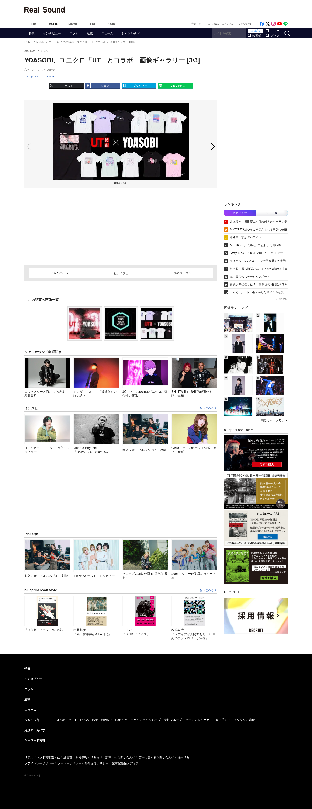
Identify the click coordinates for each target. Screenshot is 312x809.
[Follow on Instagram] (273, 24)
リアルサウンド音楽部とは (42, 757)
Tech (92, 24)
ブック (274, 35)
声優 (252, 720)
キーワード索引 (34, 740)
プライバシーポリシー (39, 763)
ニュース (107, 33)
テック (274, 31)
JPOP (61, 720)
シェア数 (272, 213)
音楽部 (255, 31)
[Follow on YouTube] (279, 24)
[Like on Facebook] (262, 24)
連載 (90, 33)
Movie (73, 24)
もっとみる (206, 408)
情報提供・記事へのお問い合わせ (113, 757)
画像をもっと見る (273, 420)
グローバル (132, 720)
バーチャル (192, 720)
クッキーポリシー (69, 763)
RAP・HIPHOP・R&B (106, 720)
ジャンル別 (129, 33)
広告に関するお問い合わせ (156, 757)
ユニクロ (31, 76)
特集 (32, 33)
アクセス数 (239, 213)
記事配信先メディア (125, 763)
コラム (73, 33)
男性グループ (152, 720)
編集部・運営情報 (75, 757)
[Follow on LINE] (285, 24)
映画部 (256, 35)
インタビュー (52, 33)
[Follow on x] (268, 24)
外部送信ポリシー (96, 763)
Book (110, 24)
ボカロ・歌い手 (214, 720)
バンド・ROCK (78, 720)
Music (53, 24)
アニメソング (237, 720)
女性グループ (173, 720)
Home (34, 24)
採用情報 (184, 757)
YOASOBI (49, 76)
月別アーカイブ (34, 730)
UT (40, 76)
